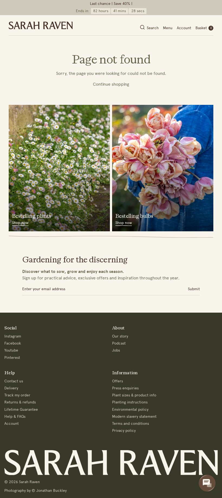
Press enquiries (125, 388)
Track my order (17, 395)
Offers (117, 381)
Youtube (11, 350)
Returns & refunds (20, 402)
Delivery (11, 388)
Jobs (116, 350)
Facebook (12, 343)
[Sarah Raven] (41, 25)
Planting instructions (130, 402)
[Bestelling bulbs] (162, 168)
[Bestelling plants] (59, 168)
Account (184, 28)
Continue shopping (111, 84)
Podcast (119, 343)
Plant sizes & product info (134, 395)
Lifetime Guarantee (21, 410)
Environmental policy (130, 410)
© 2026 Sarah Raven (22, 482)
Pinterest (12, 358)
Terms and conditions (130, 424)
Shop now (20, 223)
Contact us (13, 381)
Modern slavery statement (134, 417)
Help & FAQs (14, 417)
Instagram (12, 336)
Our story (120, 336)
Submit (194, 289)
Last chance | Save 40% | (111, 3)
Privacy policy (124, 431)
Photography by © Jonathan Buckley (35, 490)
